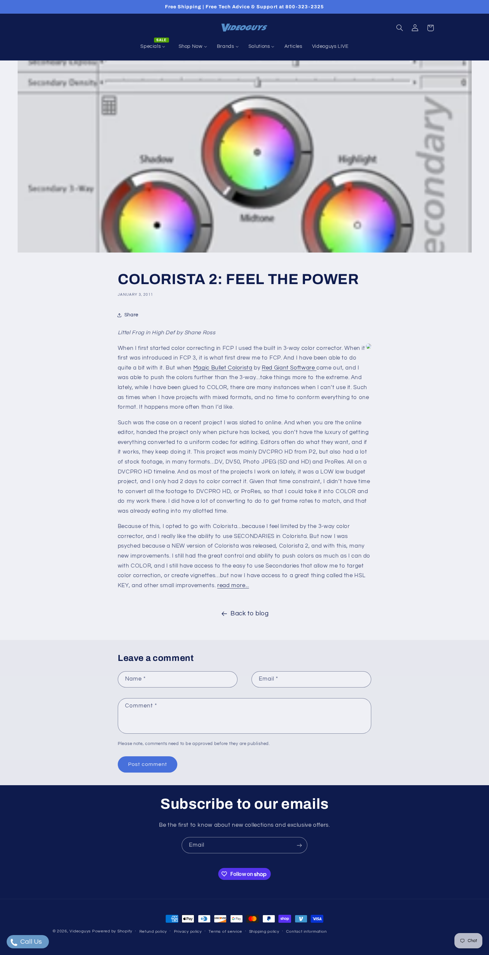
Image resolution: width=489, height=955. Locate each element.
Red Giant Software (289, 368)
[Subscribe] (299, 845)
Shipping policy (264, 931)
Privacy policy (188, 931)
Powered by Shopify (112, 931)
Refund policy (153, 931)
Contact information (306, 931)
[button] (399, 28)
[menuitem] (155, 46)
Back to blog (250, 613)
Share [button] (131, 314)
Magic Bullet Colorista (222, 368)
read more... (233, 585)
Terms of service (225, 931)
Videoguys (80, 931)
